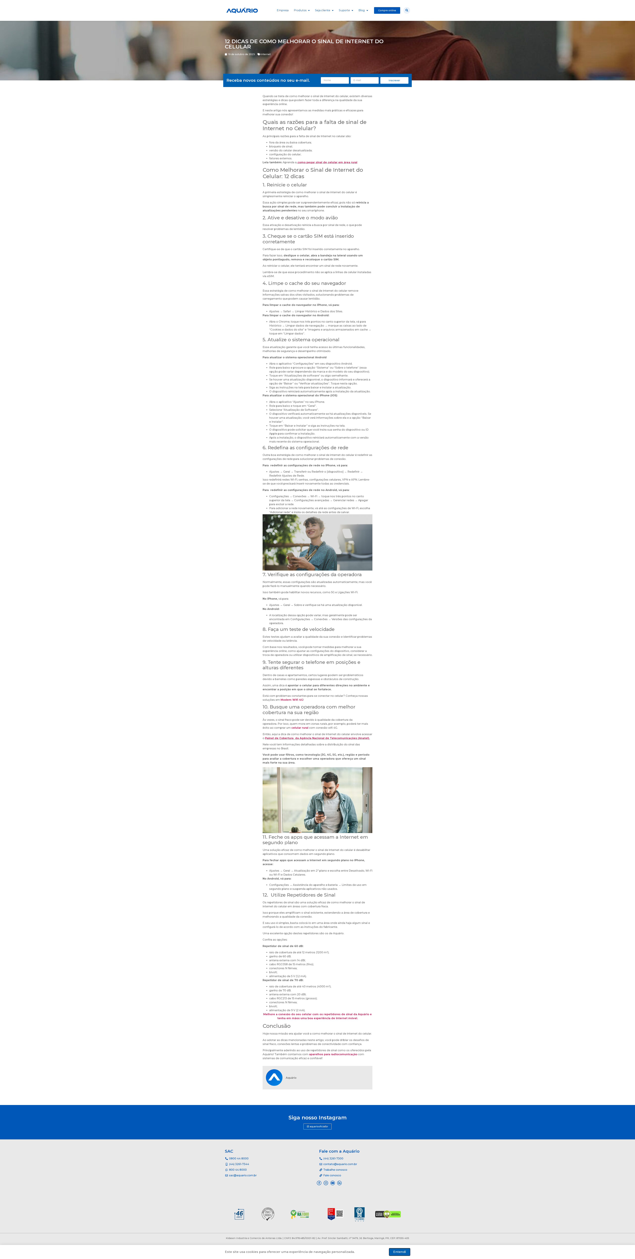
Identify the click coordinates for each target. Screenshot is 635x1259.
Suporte (344, 10)
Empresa (283, 10)
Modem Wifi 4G (292, 699)
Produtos (300, 10)
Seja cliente (322, 10)
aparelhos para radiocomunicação (333, 1054)
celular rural (299, 727)
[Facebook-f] (319, 1183)
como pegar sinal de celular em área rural (327, 162)
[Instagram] (326, 1183)
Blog (362, 10)
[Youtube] (332, 1183)
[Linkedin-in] (339, 1183)
